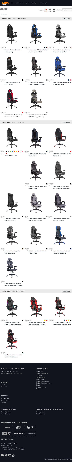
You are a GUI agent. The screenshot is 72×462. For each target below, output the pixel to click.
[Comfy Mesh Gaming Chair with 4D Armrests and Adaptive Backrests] (12, 267)
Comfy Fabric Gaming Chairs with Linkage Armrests (37, 219)
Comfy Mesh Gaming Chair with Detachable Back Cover (61, 187)
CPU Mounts (39, 375)
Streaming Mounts (6, 412)
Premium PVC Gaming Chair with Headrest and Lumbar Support (37, 324)
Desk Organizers (40, 414)
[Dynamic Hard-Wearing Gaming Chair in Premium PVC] (35, 34)
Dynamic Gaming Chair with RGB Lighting (13, 51)
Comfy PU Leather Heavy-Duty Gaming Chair (62, 154)
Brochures (39, 385)
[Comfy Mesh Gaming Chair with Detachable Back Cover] (60, 170)
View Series (66, 18)
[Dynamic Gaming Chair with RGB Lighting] (12, 34)
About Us (4, 385)
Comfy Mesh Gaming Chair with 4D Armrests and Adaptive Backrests (14, 285)
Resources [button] (34, 3)
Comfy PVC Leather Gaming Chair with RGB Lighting (61, 252)
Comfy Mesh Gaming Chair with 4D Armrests (13, 252)
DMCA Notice (5, 398)
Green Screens (5, 414)
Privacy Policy (5, 400)
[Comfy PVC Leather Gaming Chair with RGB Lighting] (60, 235)
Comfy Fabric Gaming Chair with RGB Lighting (61, 219)
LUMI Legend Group (19, 423)
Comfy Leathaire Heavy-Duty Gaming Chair (37, 154)
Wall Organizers (40, 412)
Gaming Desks (40, 371)
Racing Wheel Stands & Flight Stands (11, 373)
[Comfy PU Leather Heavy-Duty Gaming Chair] (60, 138)
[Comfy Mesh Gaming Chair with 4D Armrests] (12, 235)
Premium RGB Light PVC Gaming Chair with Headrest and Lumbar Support (13, 324)
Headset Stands (40, 377)
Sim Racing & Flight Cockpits (9, 371)
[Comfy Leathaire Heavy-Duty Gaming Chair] (35, 138)
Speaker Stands (40, 379)
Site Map (3, 402)
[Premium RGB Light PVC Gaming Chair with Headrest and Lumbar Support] (12, 306)
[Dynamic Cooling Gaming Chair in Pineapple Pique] (60, 66)
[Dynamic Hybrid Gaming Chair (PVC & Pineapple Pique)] (35, 99)
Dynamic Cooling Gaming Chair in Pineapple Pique (62, 83)
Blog (37, 389)
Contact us (43, 3)
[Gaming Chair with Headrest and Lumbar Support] (12, 339)
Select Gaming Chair (11, 155)
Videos (38, 387)
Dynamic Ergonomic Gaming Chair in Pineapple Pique (61, 51)
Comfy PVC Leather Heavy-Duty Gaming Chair (13, 219)
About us (18, 3)
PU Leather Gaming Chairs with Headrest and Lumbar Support (62, 323)
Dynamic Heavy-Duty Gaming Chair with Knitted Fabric (13, 115)
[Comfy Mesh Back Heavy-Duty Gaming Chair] (35, 235)
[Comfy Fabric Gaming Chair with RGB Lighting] (60, 203)
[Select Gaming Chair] (12, 138)
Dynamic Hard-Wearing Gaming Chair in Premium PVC (38, 51)
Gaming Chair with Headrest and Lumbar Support (13, 356)
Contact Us (4, 387)
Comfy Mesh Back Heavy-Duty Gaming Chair (38, 252)
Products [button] (25, 3)
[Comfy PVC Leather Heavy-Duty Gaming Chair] (12, 203)
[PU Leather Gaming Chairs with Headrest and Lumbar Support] (60, 306)
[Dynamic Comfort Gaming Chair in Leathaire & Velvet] (35, 66)
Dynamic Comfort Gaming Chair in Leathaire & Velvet (36, 83)
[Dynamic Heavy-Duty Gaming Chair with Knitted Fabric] (12, 99)
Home (12, 3)
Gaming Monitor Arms (42, 373)
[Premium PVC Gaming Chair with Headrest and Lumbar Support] (35, 306)
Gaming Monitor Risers (42, 381)
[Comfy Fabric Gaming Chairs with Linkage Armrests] (35, 203)
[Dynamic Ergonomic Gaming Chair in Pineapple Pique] (60, 34)
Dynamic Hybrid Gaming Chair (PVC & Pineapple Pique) (38, 115)
